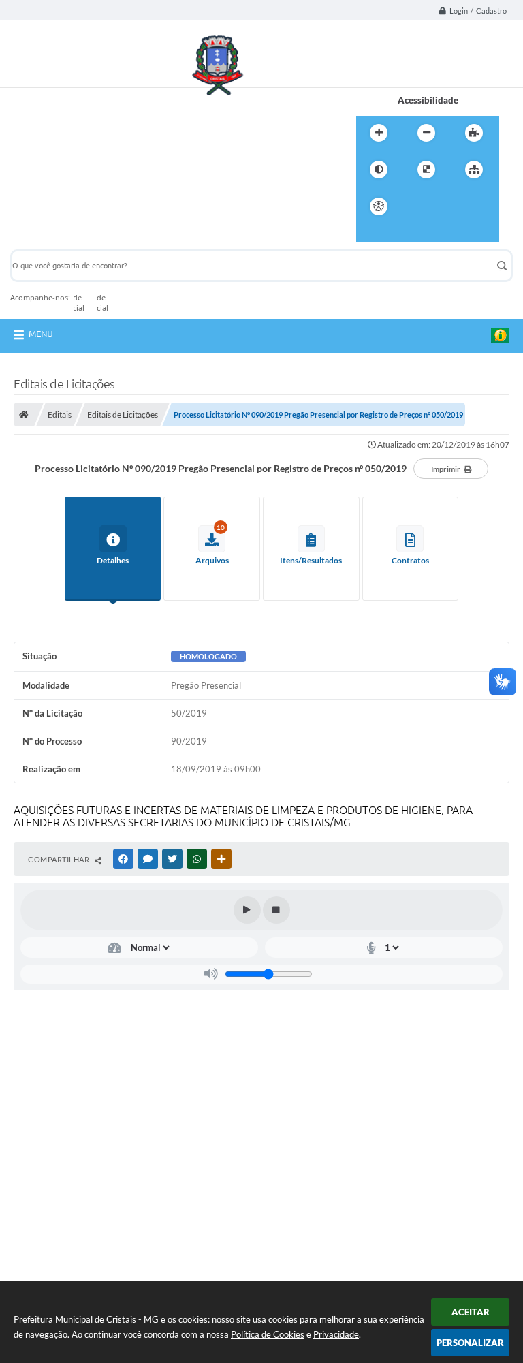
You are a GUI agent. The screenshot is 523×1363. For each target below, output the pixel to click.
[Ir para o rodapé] (369, 234)
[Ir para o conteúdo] (417, 206)
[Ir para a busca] (477, 206)
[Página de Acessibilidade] (378, 206)
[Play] (247, 910)
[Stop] (276, 910)
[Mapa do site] (473, 170)
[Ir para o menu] (447, 206)
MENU (41, 334)
